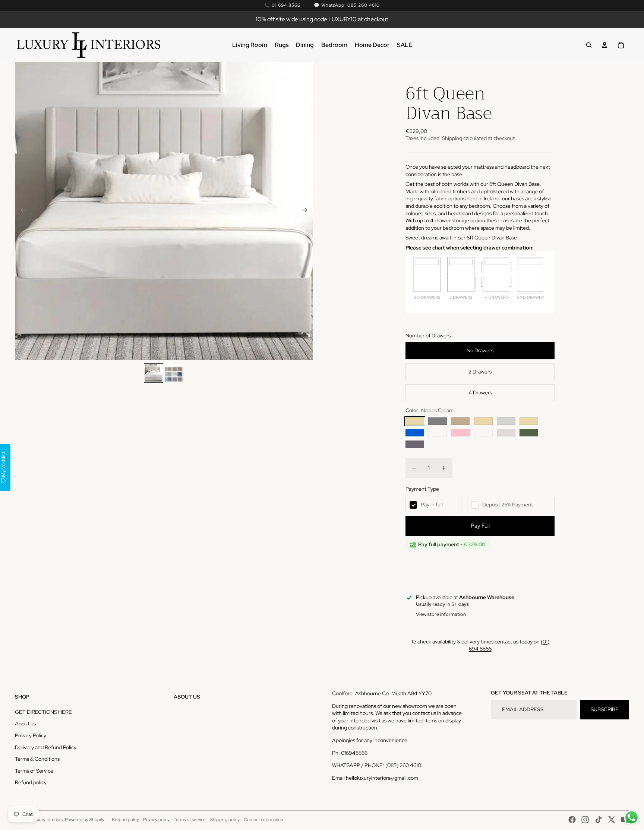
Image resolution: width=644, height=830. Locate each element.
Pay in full (432, 504)
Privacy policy (156, 820)
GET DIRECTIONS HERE (43, 712)
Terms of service (190, 820)
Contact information (263, 820)
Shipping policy (225, 820)
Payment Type (422, 489)
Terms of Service (34, 770)
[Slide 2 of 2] (174, 373)
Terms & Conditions (37, 759)
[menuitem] (249, 45)
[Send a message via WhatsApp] (631, 817)
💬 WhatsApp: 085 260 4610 (347, 5)
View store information (441, 614)
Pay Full (480, 526)
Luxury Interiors (47, 820)
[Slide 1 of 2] (153, 373)
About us (25, 723)
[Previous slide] (21, 211)
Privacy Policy (30, 735)
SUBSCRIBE (605, 709)
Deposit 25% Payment (507, 504)
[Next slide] (307, 211)
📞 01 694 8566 (282, 5)
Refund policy (31, 782)
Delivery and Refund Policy (45, 747)
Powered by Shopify (84, 820)
